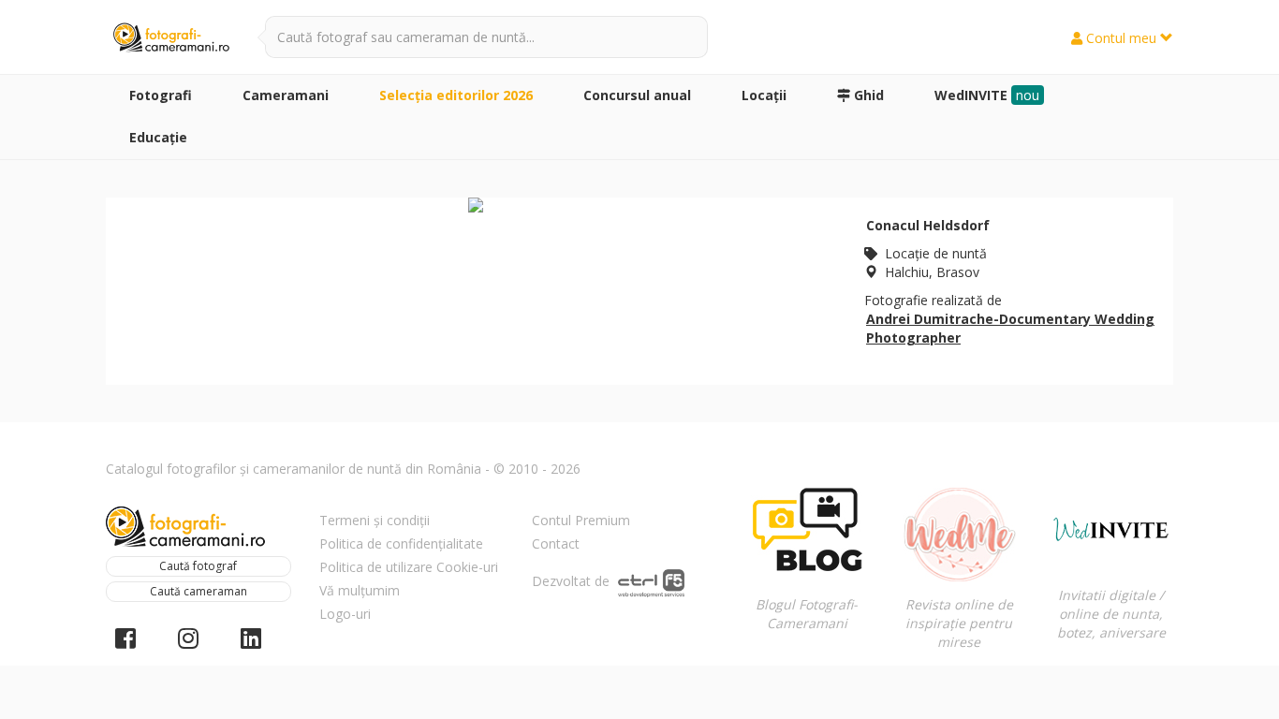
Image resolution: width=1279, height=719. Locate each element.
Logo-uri (345, 614)
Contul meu (1121, 38)
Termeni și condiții (374, 520)
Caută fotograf (198, 566)
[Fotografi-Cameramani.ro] (171, 38)
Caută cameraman (198, 591)
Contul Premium (581, 520)
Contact (556, 543)
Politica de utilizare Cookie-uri (408, 567)
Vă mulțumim (359, 590)
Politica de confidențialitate (401, 543)
